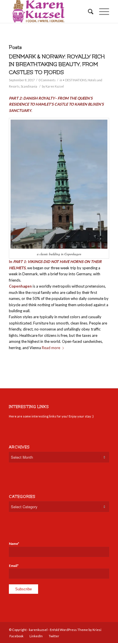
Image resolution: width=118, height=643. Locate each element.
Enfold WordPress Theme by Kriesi (75, 630)
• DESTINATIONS (74, 80)
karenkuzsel (38, 630)
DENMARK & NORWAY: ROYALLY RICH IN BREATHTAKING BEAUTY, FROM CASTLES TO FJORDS (57, 65)
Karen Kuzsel (55, 86)
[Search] (87, 11)
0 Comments (47, 80)
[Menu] (101, 11)
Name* (14, 543)
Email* (14, 565)
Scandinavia (29, 86)
